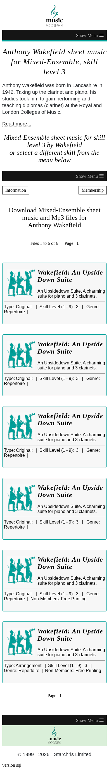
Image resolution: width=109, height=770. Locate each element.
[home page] (54, 16)
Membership (93, 190)
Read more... (16, 124)
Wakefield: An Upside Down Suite (70, 276)
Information (15, 190)
